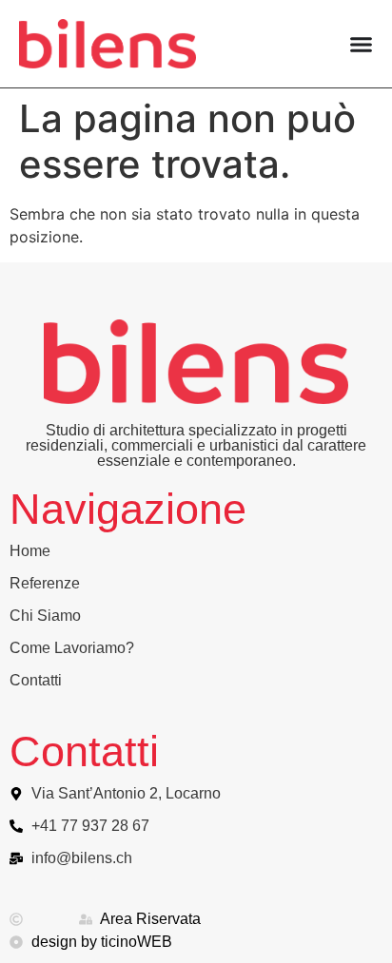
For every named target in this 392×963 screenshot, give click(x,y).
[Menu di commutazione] (361, 44)
